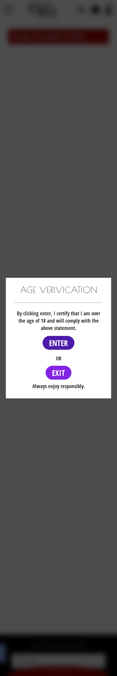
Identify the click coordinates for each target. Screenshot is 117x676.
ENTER (58, 343)
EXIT (58, 372)
